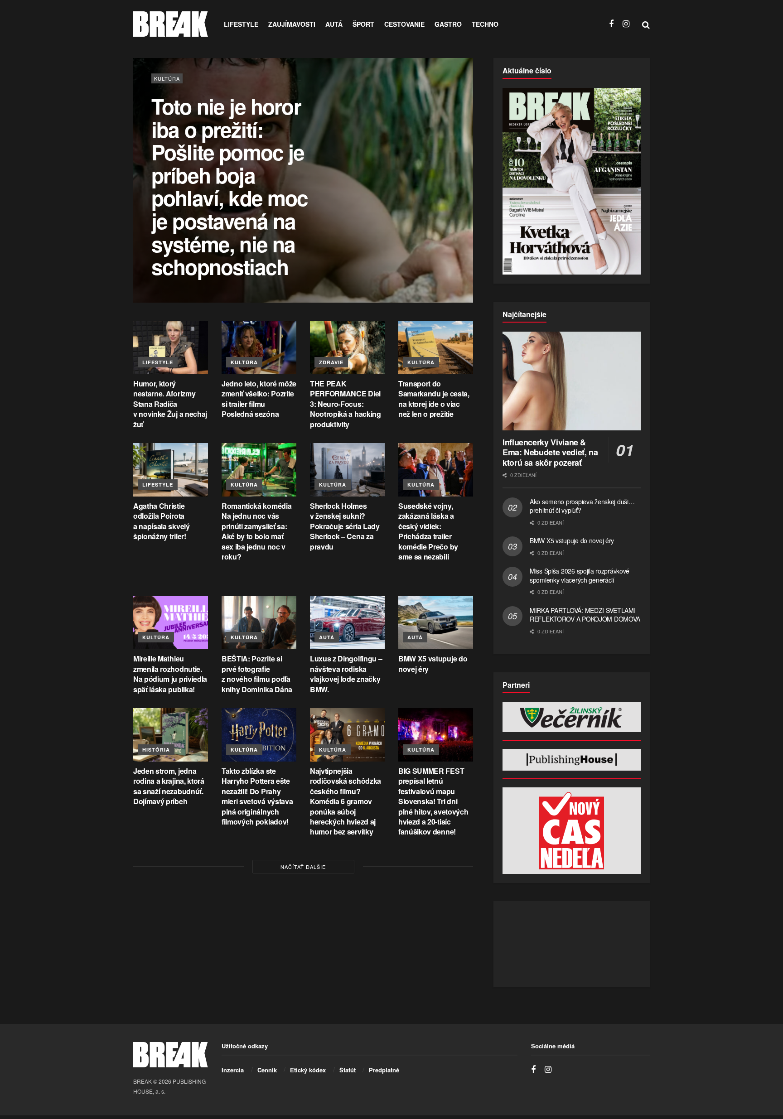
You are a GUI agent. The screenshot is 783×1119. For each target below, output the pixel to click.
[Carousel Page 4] (461, 190)
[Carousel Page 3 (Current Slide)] (461, 180)
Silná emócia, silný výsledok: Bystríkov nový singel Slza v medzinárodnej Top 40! (220, 186)
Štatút (347, 1070)
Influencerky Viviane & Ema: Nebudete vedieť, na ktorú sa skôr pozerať (550, 452)
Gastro (448, 24)
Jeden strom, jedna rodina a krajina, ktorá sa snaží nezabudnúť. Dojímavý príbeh (168, 786)
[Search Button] (646, 24)
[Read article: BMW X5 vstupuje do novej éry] (435, 622)
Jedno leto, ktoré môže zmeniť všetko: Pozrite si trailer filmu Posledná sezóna (259, 398)
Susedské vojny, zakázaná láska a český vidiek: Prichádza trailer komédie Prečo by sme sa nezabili (428, 531)
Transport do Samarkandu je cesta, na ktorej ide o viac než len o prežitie (433, 398)
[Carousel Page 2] (461, 170)
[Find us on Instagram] (626, 24)
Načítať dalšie (303, 866)
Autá (334, 24)
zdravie (331, 362)
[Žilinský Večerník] (572, 717)
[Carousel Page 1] (461, 160)
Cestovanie (404, 24)
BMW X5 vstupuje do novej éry (432, 663)
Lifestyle (241, 24)
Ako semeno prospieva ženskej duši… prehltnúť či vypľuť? (582, 506)
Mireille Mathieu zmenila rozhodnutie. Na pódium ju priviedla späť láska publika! (170, 673)
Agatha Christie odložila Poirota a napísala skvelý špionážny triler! (161, 521)
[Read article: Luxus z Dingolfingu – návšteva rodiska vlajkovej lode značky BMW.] (347, 622)
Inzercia (233, 1070)
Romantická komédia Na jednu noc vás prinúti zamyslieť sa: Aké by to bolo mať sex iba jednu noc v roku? (256, 531)
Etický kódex (308, 1070)
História (156, 749)
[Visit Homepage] (170, 24)
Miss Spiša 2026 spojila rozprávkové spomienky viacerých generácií (579, 575)
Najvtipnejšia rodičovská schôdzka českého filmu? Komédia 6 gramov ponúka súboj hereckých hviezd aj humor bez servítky (345, 801)
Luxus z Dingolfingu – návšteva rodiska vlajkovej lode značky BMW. (346, 673)
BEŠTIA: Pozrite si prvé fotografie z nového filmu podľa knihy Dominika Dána (257, 673)
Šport (363, 24)
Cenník (267, 1070)
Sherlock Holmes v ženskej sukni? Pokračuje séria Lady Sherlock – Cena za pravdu (345, 526)
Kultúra (167, 101)
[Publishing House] (572, 760)
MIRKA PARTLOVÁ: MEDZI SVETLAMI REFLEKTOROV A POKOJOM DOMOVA (585, 615)
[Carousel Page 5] (461, 200)
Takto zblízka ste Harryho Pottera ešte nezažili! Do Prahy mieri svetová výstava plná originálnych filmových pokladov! (257, 796)
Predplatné (384, 1070)
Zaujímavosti (291, 24)
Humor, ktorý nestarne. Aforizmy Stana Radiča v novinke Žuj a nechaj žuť (170, 403)
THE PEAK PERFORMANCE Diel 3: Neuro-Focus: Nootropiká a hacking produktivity (345, 403)
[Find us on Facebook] (611, 24)
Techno (485, 24)
